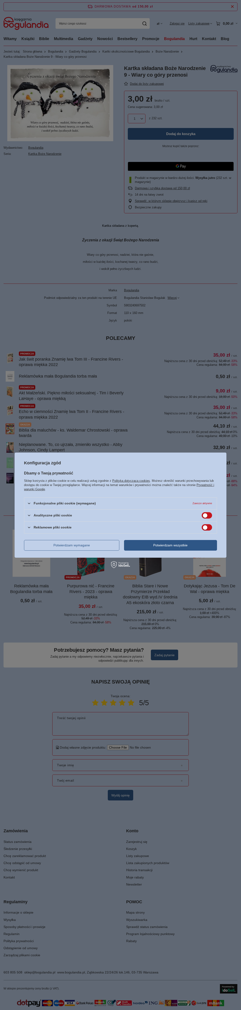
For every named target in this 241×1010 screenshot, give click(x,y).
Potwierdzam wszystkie (170, 545)
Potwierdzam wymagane (71, 545)
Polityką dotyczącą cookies (131, 480)
